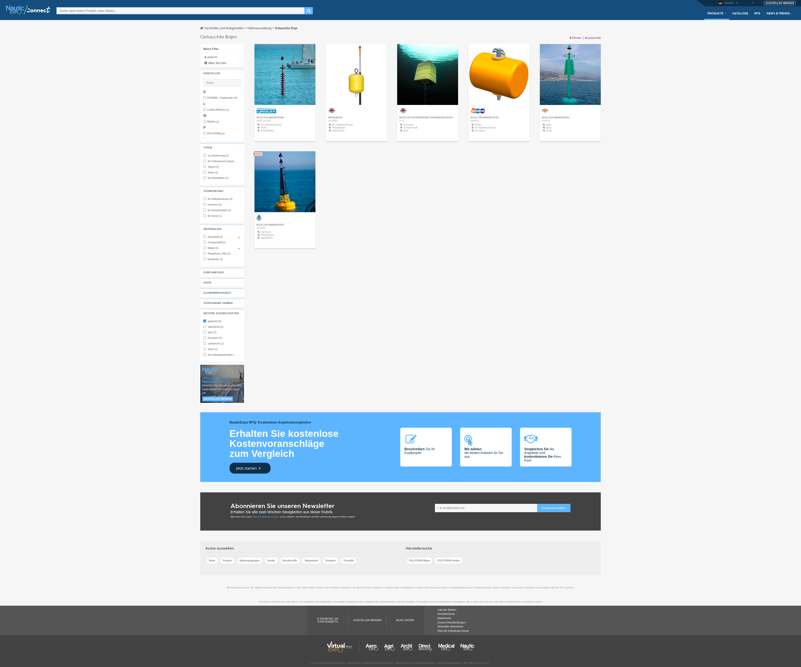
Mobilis (213, 121)
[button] (222, 73)
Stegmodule (311, 560)
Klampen (331, 560)
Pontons (227, 560)
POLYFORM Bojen (419, 560)
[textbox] (180, 10)
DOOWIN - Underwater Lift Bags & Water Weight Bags (224, 98)
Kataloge (740, 13)
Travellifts (348, 560)
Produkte (715, 13)
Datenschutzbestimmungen (265, 517)
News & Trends (778, 13)
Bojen (212, 560)
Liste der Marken (446, 609)
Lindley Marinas (218, 109)
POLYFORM (216, 133)
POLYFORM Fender (448, 560)
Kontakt (285, 51)
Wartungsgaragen (249, 560)
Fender (271, 560)
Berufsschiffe (290, 560)
